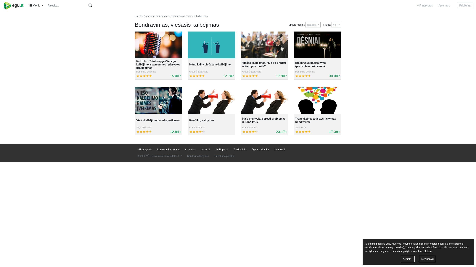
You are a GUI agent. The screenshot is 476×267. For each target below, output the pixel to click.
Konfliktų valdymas (201, 120)
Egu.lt (138, 16)
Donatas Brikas (197, 127)
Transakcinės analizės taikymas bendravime (315, 120)
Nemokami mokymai (168, 149)
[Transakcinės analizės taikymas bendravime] (317, 100)
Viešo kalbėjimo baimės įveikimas (158, 120)
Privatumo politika (224, 156)
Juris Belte (300, 127)
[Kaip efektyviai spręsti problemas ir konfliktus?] (264, 100)
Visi (335, 24)
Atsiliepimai (222, 149)
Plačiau (428, 251)
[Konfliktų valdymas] (211, 100)
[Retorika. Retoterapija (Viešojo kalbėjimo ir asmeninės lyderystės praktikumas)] (158, 45)
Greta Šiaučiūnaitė (198, 71)
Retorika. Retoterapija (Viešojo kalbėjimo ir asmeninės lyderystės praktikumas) (158, 64)
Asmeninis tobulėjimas (156, 16)
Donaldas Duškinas (146, 71)
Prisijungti (465, 5)
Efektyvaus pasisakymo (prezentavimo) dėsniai (310, 64)
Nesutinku (427, 259)
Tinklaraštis (240, 149)
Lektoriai (205, 149)
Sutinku (407, 259)
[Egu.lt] (15, 5)
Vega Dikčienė (143, 127)
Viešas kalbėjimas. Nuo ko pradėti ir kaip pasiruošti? (264, 64)
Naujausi (312, 24)
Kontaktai (279, 149)
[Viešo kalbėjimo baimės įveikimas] (158, 100)
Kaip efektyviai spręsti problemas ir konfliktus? (263, 120)
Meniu (36, 5)
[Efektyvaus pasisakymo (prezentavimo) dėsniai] (317, 45)
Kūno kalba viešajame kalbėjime (210, 64)
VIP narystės (425, 5)
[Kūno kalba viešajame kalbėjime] (211, 45)
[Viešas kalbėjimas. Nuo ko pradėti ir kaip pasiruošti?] (264, 45)
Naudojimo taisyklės (198, 156)
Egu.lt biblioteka (260, 149)
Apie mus (444, 5)
